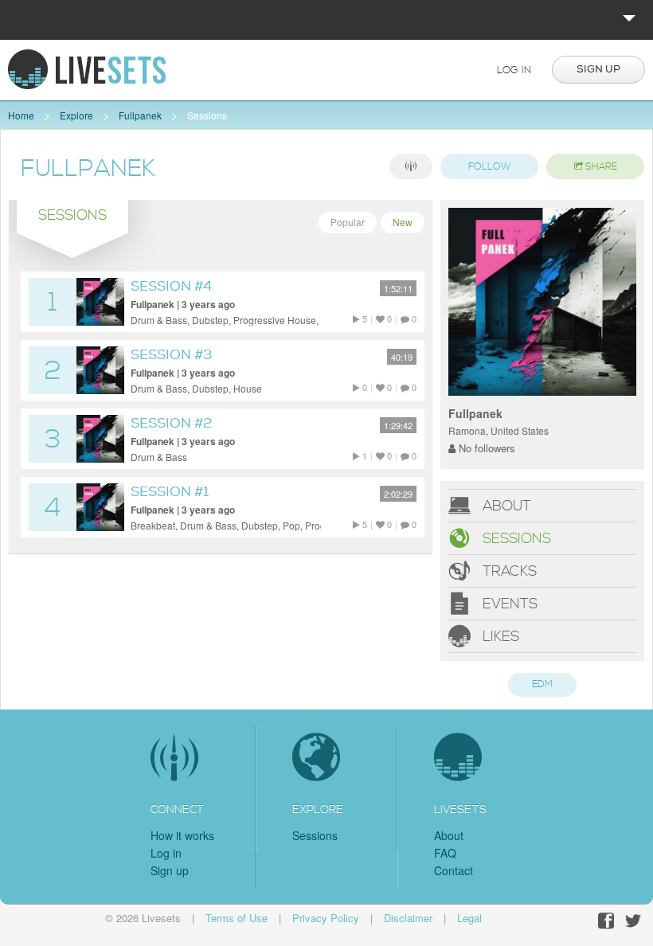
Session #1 (170, 491)
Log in (514, 70)
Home (21, 115)
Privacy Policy (325, 917)
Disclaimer (408, 917)
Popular (347, 222)
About (505, 505)
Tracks (508, 570)
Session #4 (171, 286)
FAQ (445, 853)
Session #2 (171, 423)
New (403, 222)
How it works (182, 835)
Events (508, 603)
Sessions (207, 115)
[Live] (410, 166)
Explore (76, 115)
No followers (485, 447)
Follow (489, 167)
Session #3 (171, 354)
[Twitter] (633, 920)
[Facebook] (606, 920)
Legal (469, 917)
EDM (542, 684)
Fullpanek (140, 115)
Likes (499, 636)
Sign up (598, 69)
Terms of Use (236, 917)
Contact (453, 870)
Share (600, 167)
